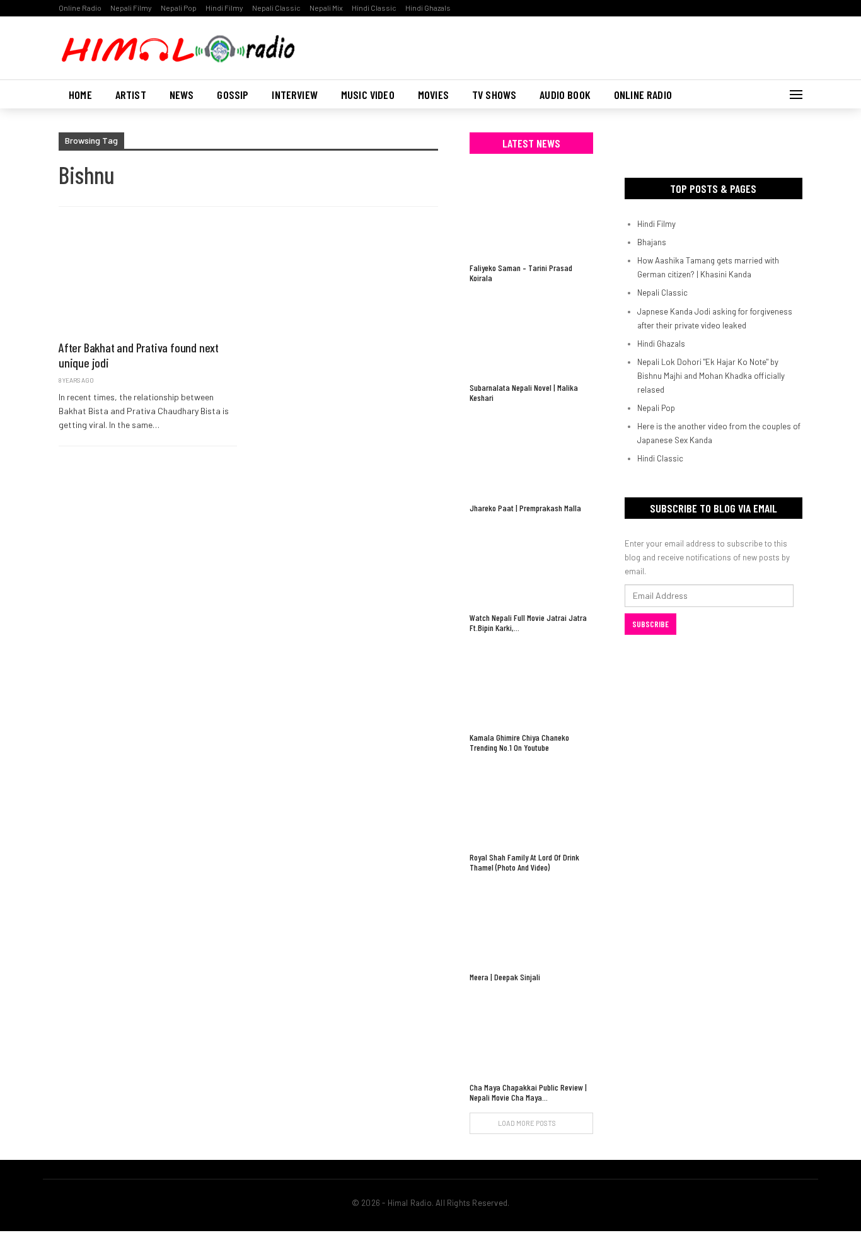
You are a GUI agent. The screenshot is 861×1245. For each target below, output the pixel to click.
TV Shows (494, 94)
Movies (433, 94)
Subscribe (650, 624)
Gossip (232, 94)
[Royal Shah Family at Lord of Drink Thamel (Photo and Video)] (531, 804)
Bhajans (651, 242)
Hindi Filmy (224, 7)
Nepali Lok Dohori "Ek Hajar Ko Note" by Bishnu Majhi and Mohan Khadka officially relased (711, 376)
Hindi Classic (374, 7)
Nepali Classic (276, 7)
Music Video (368, 94)
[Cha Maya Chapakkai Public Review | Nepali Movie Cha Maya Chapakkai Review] (531, 1033)
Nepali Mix (326, 7)
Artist (130, 94)
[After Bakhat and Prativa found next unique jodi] (148, 280)
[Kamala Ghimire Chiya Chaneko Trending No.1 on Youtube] (531, 684)
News (182, 94)
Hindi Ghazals (428, 7)
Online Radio (80, 7)
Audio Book (565, 94)
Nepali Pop (179, 7)
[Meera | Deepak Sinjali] (531, 924)
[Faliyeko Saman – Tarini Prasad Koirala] (531, 214)
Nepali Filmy (131, 7)
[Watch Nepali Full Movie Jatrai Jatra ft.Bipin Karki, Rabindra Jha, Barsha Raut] (531, 564)
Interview (295, 94)
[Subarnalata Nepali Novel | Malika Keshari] (531, 334)
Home (80, 94)
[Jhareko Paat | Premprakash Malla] (531, 454)
